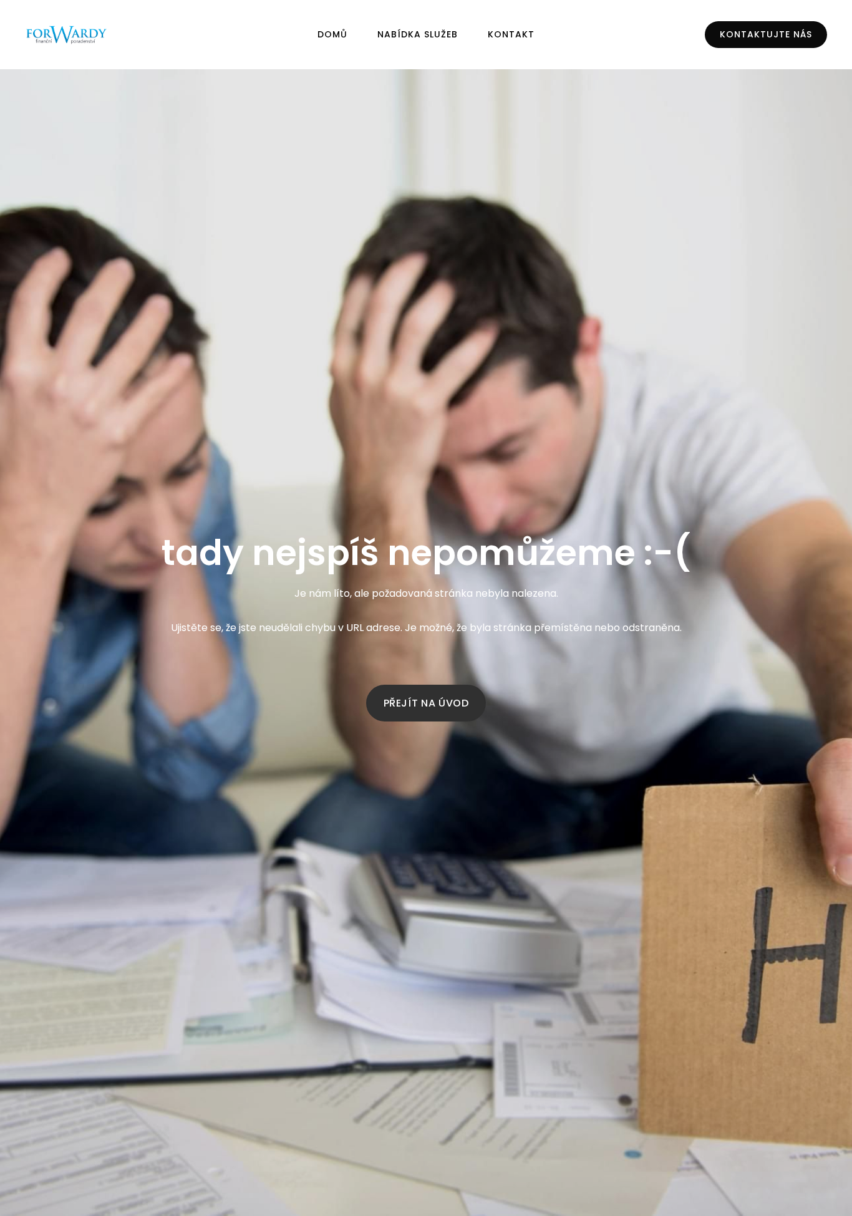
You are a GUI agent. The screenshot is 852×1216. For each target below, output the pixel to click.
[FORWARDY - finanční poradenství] (66, 35)
